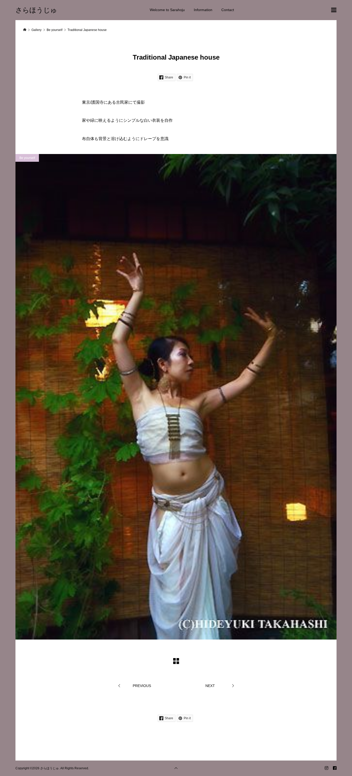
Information (203, 10)
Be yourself (27, 158)
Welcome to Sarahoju (167, 10)
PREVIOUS (142, 686)
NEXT (210, 686)
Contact (227, 10)
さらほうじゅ (36, 9)
